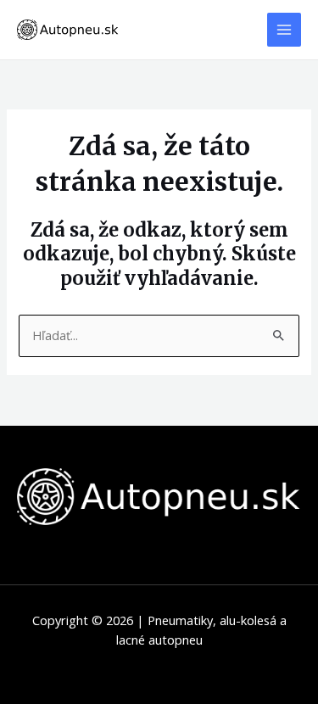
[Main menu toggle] (284, 30)
